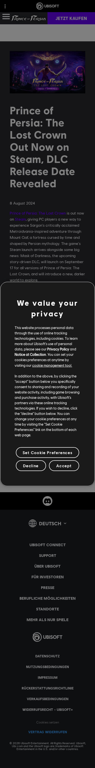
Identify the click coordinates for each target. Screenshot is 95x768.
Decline (31, 465)
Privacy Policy (58, 349)
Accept (64, 465)
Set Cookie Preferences (47, 452)
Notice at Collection (30, 354)
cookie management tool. (52, 365)
